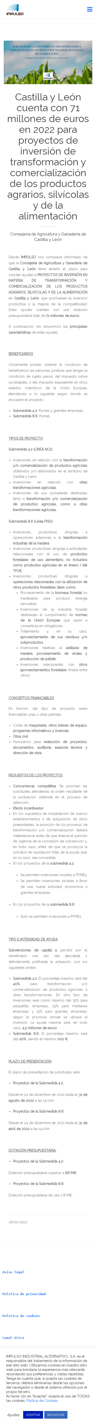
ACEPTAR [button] (33, 1415)
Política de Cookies (42, 1400)
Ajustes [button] (13, 1415)
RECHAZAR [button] (55, 1415)
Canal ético (13, 1338)
